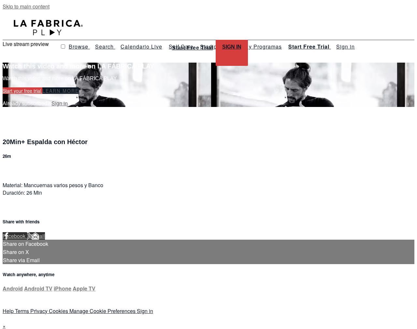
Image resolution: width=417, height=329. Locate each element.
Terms (22, 311)
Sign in (345, 46)
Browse (79, 46)
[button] (63, 46)
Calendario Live (141, 46)
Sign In (231, 47)
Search (105, 46)
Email (38, 236)
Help (9, 311)
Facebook (15, 236)
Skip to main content (26, 6)
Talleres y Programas (254, 46)
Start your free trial (22, 90)
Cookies (59, 311)
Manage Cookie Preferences (103, 311)
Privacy (39, 311)
